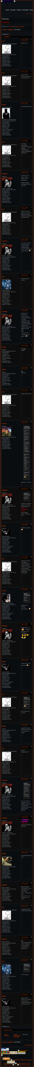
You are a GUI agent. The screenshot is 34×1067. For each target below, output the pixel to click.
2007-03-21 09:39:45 (25, 693)
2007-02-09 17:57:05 (25, 103)
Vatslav (4, 347)
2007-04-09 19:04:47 (25, 883)
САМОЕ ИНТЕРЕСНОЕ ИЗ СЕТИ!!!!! (17, 1035)
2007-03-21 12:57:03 (25, 747)
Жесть (5, 29)
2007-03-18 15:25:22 (25, 589)
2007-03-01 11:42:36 (25, 172)
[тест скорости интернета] (23, 1064)
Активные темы (29, 13)
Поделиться (23, 39)
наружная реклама (8, 1064)
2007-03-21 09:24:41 (25, 660)
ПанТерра (4, 173)
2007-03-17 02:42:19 (25, 557)
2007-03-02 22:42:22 (25, 275)
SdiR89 (4, 853)
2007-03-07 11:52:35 (25, 390)
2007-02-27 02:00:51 (25, 141)
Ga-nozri (4, 423)
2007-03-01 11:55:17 (25, 208)
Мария (4, 526)
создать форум (28, 1045)
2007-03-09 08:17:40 (25, 489)
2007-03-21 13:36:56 (25, 779)
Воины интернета (7, 1035)
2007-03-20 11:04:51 (25, 624)
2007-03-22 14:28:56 (25, 817)
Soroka (4, 104)
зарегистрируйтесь (20, 26)
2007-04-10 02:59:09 (25, 938)
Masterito (4, 885)
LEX (3, 41)
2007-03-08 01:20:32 (25, 422)
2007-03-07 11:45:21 (25, 368)
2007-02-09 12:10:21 (25, 71)
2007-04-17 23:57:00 (25, 995)
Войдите (11, 26)
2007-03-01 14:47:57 (25, 240)
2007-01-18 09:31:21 (25, 40)
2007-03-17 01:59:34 (25, 524)
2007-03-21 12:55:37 (25, 725)
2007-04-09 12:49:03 (25, 852)
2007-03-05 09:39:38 (25, 310)
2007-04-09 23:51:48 (25, 906)
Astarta (4, 590)
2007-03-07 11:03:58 (25, 346)
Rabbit (3, 726)
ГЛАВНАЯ (10, 29)
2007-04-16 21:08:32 (25, 960)
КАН (3, 276)
